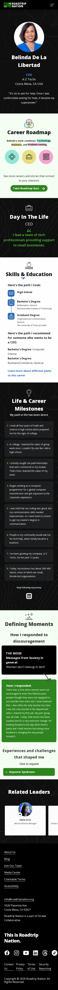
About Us (9, 852)
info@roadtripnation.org (19, 899)
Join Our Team (13, 865)
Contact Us (9, 966)
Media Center (12, 872)
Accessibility (11, 886)
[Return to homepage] (15, 5)
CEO (29, 75)
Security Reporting (45, 966)
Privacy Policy (20, 966)
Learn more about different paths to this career (29, 373)
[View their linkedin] (29, 596)
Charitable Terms (14, 879)
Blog (7, 859)
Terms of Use (31, 966)
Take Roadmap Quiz (26, 188)
